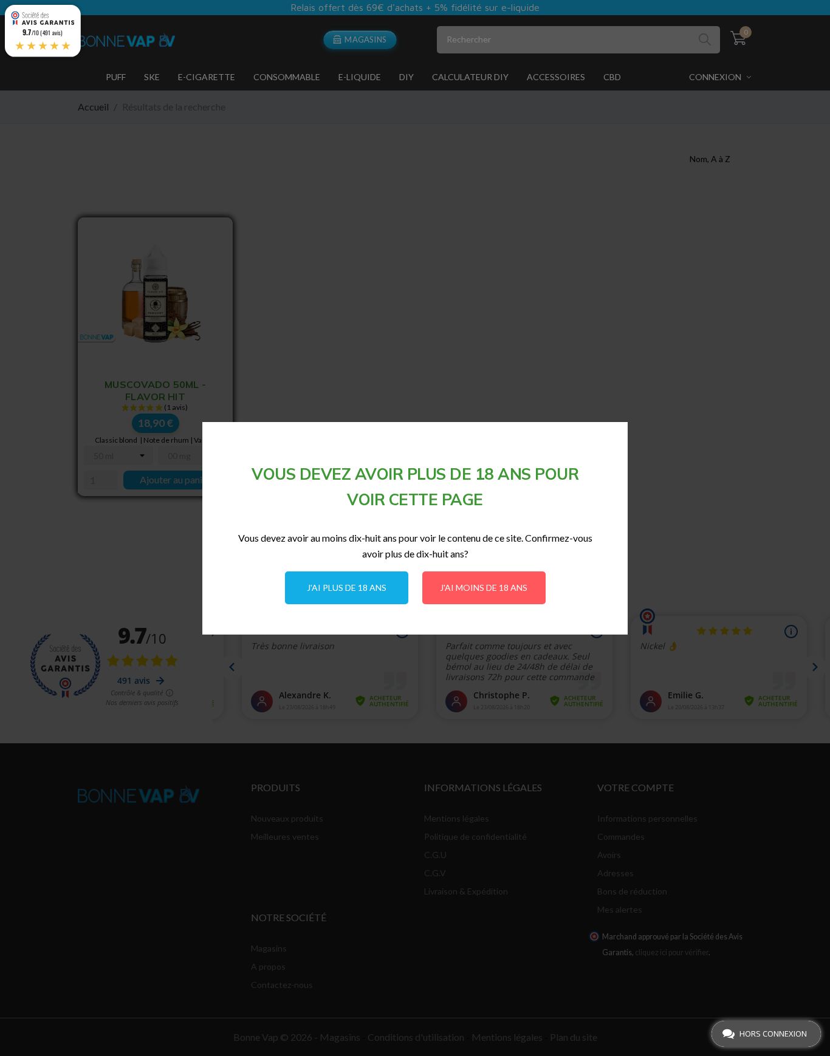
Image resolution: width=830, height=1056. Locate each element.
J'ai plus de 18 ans (346, 587)
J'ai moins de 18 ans (483, 587)
